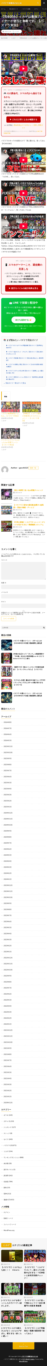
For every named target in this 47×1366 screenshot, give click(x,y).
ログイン (7, 1212)
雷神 (5, 1194)
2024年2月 (8, 873)
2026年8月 (8, 722)
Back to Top (23, 1346)
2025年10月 (8, 752)
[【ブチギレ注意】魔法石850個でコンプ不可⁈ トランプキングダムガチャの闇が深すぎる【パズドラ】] (6, 684)
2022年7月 (8, 988)
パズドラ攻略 (26, 9)
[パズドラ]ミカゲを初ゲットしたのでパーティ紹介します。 (11, 1303)
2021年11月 (8, 1036)
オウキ (6, 1115)
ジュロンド (7, 1127)
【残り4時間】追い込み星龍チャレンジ (28, 490)
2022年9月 (8, 976)
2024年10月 (8, 825)
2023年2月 (8, 946)
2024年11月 (8, 819)
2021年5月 (8, 1072)
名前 (3, 583)
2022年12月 (8, 958)
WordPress (23, 1361)
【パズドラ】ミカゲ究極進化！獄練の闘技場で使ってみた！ (34, 1330)
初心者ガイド (13, 9)
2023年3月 (8, 939)
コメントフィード (10, 1224)
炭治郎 (6, 1175)
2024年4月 (8, 861)
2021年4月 (8, 1078)
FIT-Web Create (28, 1359)
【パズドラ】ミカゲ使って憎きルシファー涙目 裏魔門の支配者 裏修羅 (34, 1303)
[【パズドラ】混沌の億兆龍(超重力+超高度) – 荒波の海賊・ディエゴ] (6, 509)
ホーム (3, 9)
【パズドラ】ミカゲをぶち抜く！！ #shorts (11, 1268)
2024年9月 (8, 831)
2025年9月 (8, 758)
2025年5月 (8, 783)
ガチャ (36, 9)
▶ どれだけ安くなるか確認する (23, 119)
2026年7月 (8, 728)
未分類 (6, 1163)
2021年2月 (8, 1090)
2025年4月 (8, 789)
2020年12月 (8, 1103)
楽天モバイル (8, 1169)
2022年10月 (8, 970)
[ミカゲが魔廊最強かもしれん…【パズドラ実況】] (10, 407)
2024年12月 (8, 813)
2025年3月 (8, 795)
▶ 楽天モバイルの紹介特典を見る (23, 288)
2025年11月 (8, 746)
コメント (4, 560)
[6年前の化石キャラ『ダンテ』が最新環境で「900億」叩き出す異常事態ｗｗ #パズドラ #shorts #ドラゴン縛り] (6, 658)
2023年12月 (8, 885)
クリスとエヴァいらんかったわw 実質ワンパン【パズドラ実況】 (10, 442)
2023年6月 (8, 921)
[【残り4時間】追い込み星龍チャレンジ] (6, 494)
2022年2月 (8, 1018)
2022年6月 (8, 994)
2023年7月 (8, 915)
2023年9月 (8, 903)
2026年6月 (8, 734)
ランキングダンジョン (11, 1157)
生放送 (6, 1182)
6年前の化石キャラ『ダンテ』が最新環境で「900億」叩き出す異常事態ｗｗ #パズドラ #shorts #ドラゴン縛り (28, 656)
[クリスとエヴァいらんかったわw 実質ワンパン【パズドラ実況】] (10, 433)
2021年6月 (8, 1066)
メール (4, 592)
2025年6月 (8, 777)
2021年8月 (8, 1054)
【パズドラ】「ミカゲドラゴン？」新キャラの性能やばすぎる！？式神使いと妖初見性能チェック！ (34, 1272)
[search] (44, 627)
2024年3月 (8, 867)
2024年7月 (8, 843)
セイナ (6, 1139)
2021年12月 (8, 1030)
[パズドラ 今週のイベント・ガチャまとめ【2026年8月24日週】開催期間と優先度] (6, 645)
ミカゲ (17, 31)
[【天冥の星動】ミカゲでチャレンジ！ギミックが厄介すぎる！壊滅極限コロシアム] (6, 526)
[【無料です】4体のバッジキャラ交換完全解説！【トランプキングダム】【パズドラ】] (6, 671)
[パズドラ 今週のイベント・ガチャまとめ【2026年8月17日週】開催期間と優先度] (6, 697)
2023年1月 (8, 952)
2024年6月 (8, 849)
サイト (3, 601)
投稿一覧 (33, 468)
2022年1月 (8, 1024)
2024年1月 (8, 879)
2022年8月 (8, 982)
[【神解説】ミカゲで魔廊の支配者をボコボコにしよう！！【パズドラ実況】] (31, 407)
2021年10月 (8, 1042)
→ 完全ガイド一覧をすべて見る (14, 383)
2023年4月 (8, 933)
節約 (5, 1187)
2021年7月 (8, 1060)
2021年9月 (8, 1048)
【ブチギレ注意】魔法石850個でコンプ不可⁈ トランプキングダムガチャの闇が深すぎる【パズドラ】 (29, 682)
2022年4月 (8, 1006)
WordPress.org (9, 1230)
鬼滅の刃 (7, 1200)
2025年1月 (8, 807)
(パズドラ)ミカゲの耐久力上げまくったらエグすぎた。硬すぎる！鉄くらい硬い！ (11, 1332)
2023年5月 (8, 927)
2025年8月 (8, 764)
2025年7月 (8, 770)
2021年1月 (8, 1096)
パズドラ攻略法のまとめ (29, 1356)
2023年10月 (8, 897)
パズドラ (7, 1145)
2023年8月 (8, 909)
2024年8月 (8, 837)
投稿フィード (8, 1218)
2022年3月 (8, 1012)
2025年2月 (8, 801)
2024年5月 (8, 855)
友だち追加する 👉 (23, 320)
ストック (7, 1133)
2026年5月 (8, 740)
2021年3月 (8, 1084)
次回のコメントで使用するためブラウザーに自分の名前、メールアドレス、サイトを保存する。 (23, 613)
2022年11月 (8, 964)
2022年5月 (8, 1000)
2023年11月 (8, 891)
